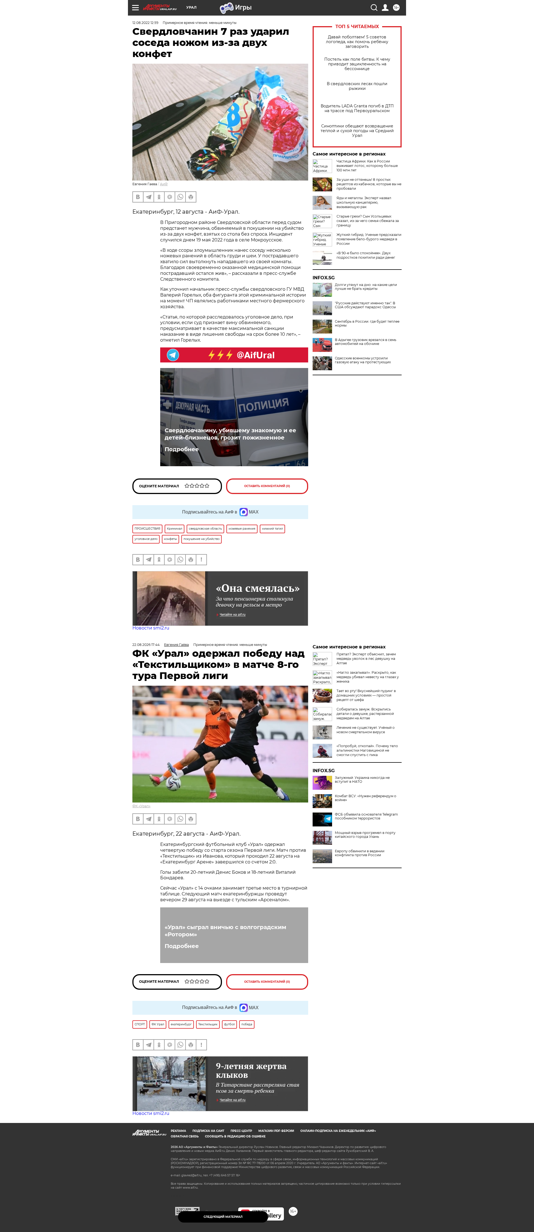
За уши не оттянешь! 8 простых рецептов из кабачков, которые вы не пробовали (369, 184)
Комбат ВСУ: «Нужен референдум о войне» (365, 798)
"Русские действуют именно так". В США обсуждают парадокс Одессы (365, 305)
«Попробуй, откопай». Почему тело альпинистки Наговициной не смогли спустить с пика (367, 750)
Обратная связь (185, 1136)
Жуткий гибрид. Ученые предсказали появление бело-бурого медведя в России (369, 239)
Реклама (178, 1131)
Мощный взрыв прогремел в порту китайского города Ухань (365, 835)
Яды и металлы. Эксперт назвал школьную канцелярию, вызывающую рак (364, 202)
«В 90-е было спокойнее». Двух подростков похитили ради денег (366, 255)
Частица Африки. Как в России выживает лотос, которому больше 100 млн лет (367, 165)
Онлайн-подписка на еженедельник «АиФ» (338, 1131)
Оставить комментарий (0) (267, 486)
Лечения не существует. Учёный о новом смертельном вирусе (366, 729)
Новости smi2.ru (150, 628)
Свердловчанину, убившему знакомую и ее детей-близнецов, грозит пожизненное (230, 434)
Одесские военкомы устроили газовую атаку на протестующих (363, 360)
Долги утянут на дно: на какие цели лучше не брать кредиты (366, 287)
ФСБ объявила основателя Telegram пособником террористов (366, 816)
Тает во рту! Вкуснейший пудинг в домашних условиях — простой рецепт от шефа (366, 695)
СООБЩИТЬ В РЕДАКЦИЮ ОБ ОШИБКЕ (235, 1136)
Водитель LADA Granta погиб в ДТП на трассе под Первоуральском (357, 108)
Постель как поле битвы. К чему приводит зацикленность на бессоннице (357, 64)
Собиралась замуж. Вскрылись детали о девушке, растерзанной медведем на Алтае (365, 713)
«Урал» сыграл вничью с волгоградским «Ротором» (225, 931)
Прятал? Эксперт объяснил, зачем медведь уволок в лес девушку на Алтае (366, 658)
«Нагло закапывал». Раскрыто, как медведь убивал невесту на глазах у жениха (368, 676)
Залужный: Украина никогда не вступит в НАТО (362, 780)
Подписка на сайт (208, 1131)
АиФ (164, 184)
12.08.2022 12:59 (145, 23)
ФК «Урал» (141, 806)
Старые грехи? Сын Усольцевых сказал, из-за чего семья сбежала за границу (368, 220)
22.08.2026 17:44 (146, 645)
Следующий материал (223, 1217)
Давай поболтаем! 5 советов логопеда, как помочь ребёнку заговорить (357, 42)
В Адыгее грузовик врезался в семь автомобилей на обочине (365, 342)
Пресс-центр (241, 1131)
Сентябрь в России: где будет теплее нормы (367, 323)
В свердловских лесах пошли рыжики (357, 86)
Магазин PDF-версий (276, 1131)
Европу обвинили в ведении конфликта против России (359, 853)
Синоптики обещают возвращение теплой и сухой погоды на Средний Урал (357, 131)
